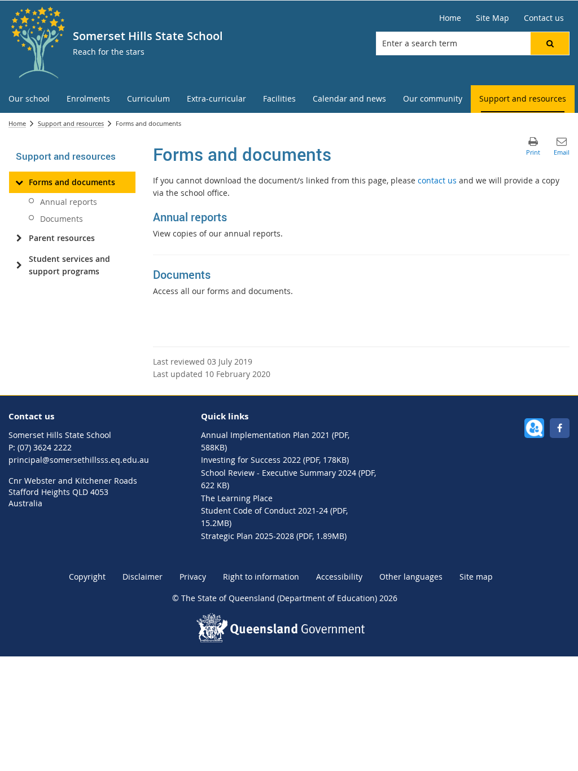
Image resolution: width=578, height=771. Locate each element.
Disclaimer (142, 576)
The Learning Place (237, 498)
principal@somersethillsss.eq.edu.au (78, 459)
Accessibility (339, 576)
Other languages (411, 576)
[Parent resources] (19, 238)
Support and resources (71, 123)
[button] (550, 43)
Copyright (87, 576)
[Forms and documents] (19, 182)
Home (17, 123)
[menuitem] (29, 99)
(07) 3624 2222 (44, 447)
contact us (437, 180)
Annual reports (68, 201)
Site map (476, 576)
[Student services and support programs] (19, 265)
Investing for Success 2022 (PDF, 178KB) (275, 459)
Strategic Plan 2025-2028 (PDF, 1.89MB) (274, 536)
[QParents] (534, 428)
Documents (61, 218)
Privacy (192, 576)
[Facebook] (560, 428)
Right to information (261, 576)
